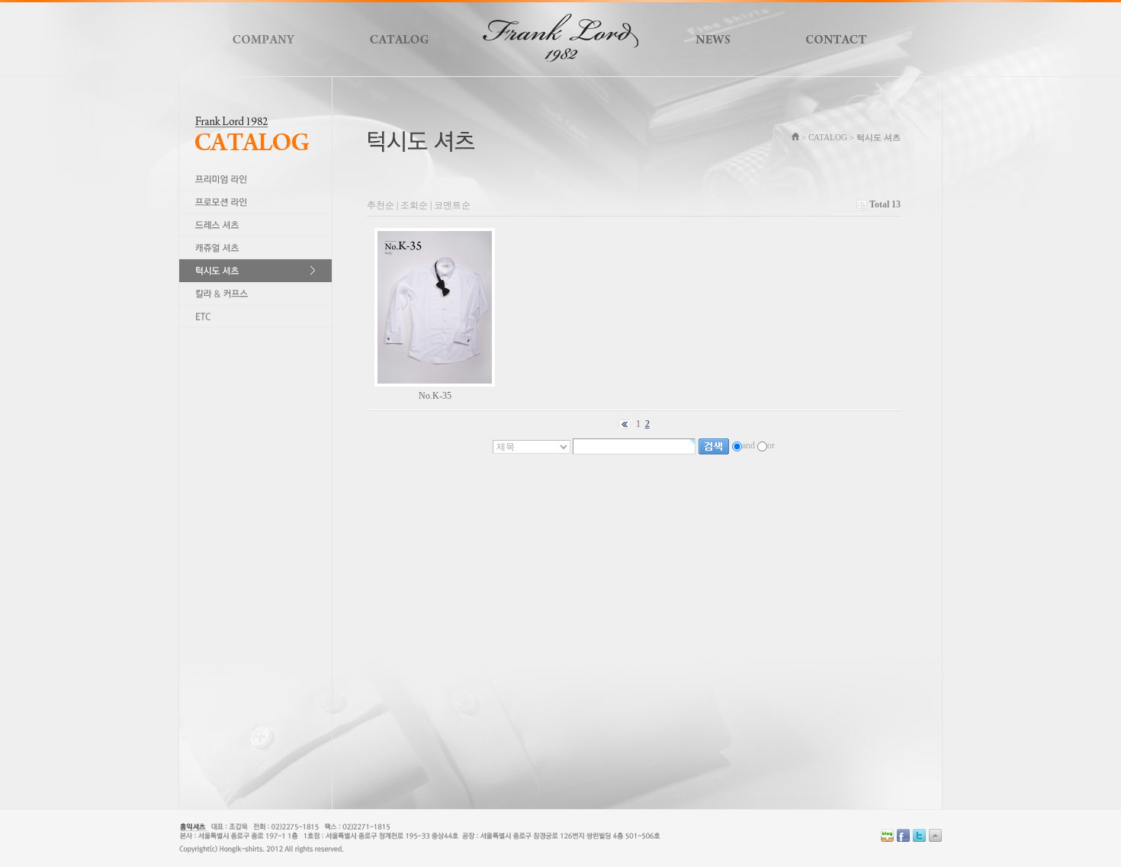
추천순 (380, 205)
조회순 (414, 205)
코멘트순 (452, 205)
